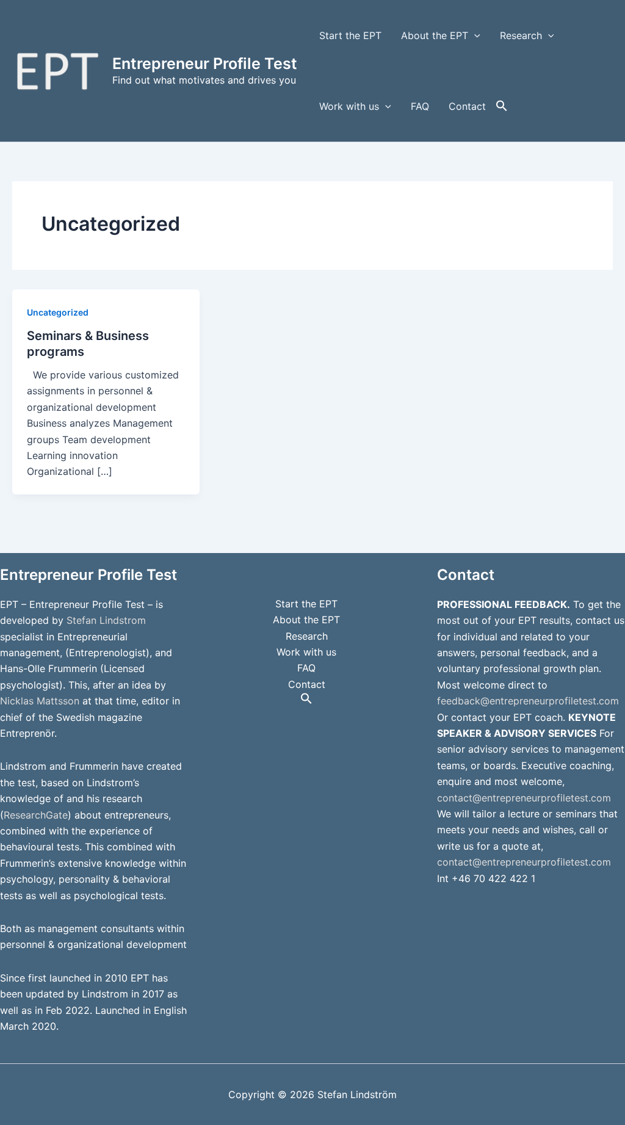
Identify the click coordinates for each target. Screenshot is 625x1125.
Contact (467, 106)
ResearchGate (36, 815)
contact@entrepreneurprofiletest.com (524, 798)
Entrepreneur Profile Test (204, 63)
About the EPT (434, 35)
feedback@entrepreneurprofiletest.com (528, 701)
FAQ (420, 106)
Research (521, 35)
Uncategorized (58, 312)
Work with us (349, 106)
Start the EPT (350, 35)
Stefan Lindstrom (106, 620)
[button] (474, 35)
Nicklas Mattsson (39, 701)
